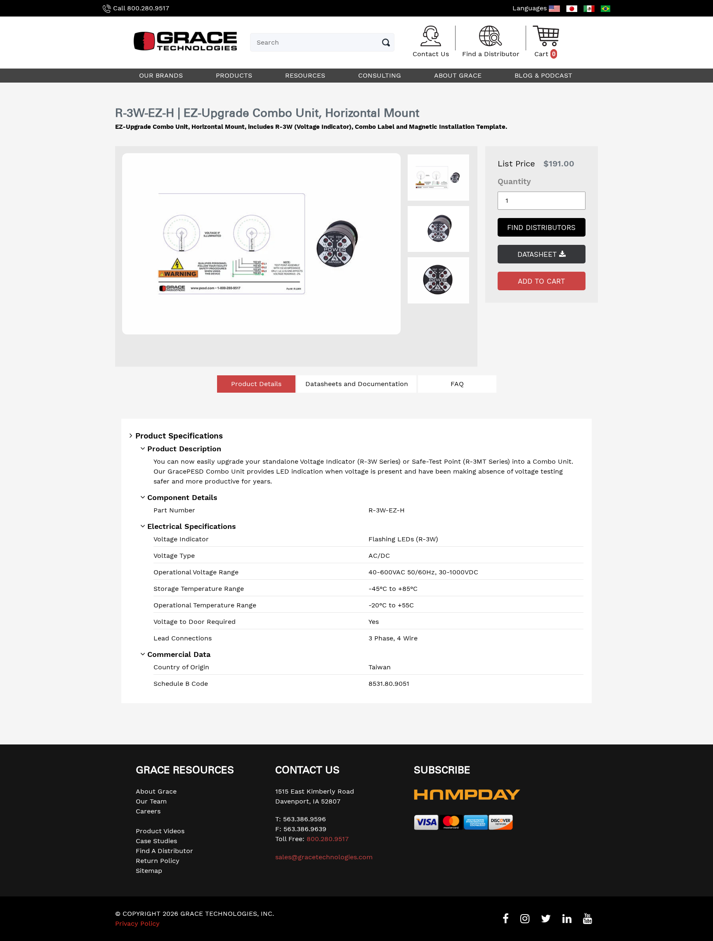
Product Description (184, 448)
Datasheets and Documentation (356, 384)
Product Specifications (179, 436)
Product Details (256, 384)
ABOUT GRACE (459, 75)
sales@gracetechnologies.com (324, 857)
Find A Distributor (164, 851)
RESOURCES (306, 75)
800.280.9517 (148, 8)
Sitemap (149, 871)
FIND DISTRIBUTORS (541, 227)
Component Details (182, 497)
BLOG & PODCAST (544, 75)
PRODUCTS (235, 75)
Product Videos (160, 831)
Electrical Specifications (191, 526)
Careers (148, 811)
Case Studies (156, 841)
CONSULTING (380, 75)
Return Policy (157, 861)
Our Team (151, 801)
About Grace (156, 791)
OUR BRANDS (162, 75)
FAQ (457, 384)
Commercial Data (178, 654)
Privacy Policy (137, 923)
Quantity (514, 181)
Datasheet (538, 254)
